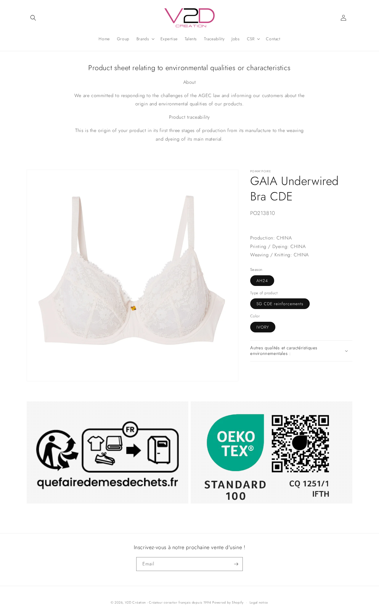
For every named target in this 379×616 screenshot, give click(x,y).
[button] (33, 17)
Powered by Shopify (228, 602)
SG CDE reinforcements (279, 304)
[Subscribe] (236, 564)
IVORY (262, 327)
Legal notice (259, 602)
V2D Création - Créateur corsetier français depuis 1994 (168, 602)
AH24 (262, 281)
